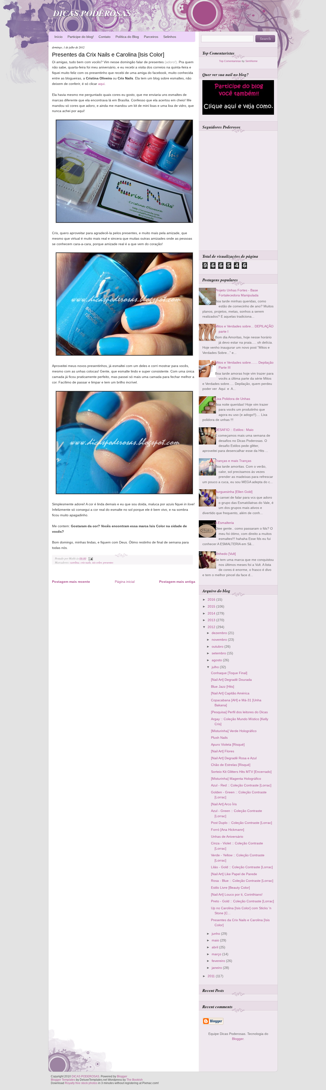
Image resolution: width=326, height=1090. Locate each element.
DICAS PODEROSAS (92, 13)
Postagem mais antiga (177, 582)
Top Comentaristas (230, 61)
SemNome (251, 61)
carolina (74, 562)
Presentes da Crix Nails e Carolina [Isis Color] (108, 55)
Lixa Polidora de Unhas (232, 399)
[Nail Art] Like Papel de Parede (234, 874)
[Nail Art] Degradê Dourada (231, 680)
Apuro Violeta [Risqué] (228, 744)
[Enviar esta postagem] (90, 558)
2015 (212, 606)
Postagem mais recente (71, 582)
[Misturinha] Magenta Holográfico (236, 778)
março (217, 954)
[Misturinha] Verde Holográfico (234, 731)
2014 (212, 613)
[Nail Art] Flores (222, 751)
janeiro (217, 968)
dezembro (220, 633)
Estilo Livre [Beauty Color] (230, 887)
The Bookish (134, 1079)
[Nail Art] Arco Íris (224, 804)
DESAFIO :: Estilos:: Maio (234, 430)
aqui (101, 84)
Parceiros (151, 37)
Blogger (237, 1039)
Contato (104, 37)
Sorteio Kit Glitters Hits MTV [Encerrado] (241, 772)
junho (216, 933)
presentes (108, 562)
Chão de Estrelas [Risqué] (230, 765)
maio (216, 940)
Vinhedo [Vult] (225, 554)
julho (216, 667)
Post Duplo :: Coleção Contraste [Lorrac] (241, 823)
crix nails (86, 562)
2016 (212, 599)
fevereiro (219, 961)
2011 (212, 976)
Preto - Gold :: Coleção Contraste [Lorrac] (242, 901)
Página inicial (125, 582)
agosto (217, 660)
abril (215, 947)
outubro (218, 646)
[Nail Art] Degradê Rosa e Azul (234, 758)
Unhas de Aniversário (227, 836)
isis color (97, 562)
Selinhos (169, 37)
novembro (220, 639)
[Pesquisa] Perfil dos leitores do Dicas (239, 712)
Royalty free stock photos (81, 1083)
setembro (219, 653)
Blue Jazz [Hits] (222, 686)
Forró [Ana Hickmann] (227, 830)
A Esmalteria (224, 523)
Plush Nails (219, 737)
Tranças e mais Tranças (233, 461)
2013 (212, 620)
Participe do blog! (81, 37)
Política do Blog (127, 37)
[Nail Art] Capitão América (230, 693)
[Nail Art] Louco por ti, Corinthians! (237, 894)
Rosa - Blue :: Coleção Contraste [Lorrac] (242, 881)
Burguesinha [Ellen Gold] (233, 492)
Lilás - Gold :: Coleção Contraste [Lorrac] (242, 867)
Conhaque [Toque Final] (229, 673)
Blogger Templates (63, 1079)
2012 (212, 627)
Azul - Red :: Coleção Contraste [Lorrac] (241, 785)
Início (58, 37)
